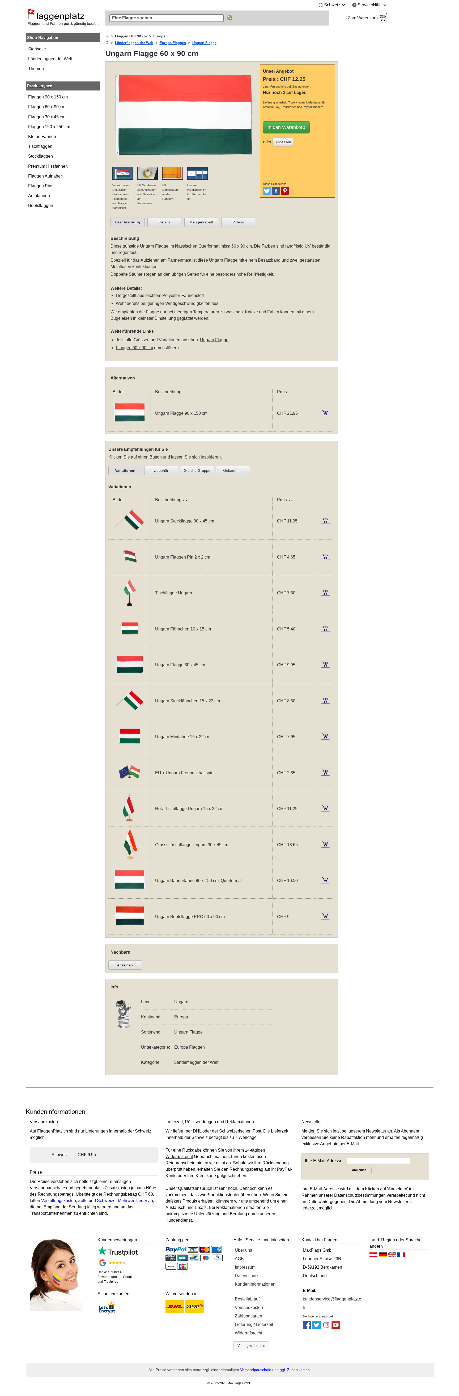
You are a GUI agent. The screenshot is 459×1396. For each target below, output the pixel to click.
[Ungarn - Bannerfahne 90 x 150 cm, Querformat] (129, 895)
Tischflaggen (40, 146)
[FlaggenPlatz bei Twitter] (316, 1327)
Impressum (245, 1267)
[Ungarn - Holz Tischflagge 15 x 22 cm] (129, 823)
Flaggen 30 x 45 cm (46, 117)
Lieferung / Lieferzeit (254, 1324)
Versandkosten (249, 1307)
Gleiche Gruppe (197, 470)
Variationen (125, 470)
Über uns (243, 1250)
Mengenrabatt (201, 222)
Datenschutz (246, 1275)
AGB (239, 1258)
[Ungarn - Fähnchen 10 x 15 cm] (129, 643)
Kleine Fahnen (42, 136)
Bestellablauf (247, 1299)
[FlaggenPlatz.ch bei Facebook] (307, 1327)
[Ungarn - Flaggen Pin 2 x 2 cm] (129, 571)
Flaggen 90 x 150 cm (48, 97)
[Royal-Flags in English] (392, 1256)
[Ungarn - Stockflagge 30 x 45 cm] (129, 536)
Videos (238, 222)
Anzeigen (125, 965)
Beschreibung (127, 222)
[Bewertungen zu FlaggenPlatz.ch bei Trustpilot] (117, 1254)
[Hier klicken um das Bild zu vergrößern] (184, 163)
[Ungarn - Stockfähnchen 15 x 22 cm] (129, 715)
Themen (36, 68)
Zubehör (161, 470)
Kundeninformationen (255, 1284)
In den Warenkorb (286, 127)
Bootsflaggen (40, 205)
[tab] (127, 222)
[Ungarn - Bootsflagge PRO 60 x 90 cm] (129, 931)
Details (164, 222)
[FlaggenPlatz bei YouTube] (336, 1327)
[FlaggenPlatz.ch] (63, 18)
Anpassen (283, 142)
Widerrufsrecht (248, 1333)
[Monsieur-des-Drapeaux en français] (401, 1256)
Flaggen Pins (40, 186)
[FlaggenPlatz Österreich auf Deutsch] (373, 1256)
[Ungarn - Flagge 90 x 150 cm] (130, 428)
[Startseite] (107, 36)
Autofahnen (39, 195)
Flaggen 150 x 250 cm (49, 126)
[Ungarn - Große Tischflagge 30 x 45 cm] (129, 859)
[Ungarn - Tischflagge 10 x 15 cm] (129, 608)
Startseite (37, 49)
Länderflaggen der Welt (50, 59)
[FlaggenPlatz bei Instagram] (326, 1327)
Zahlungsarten (248, 1316)
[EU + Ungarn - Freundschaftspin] (129, 787)
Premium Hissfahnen (48, 166)
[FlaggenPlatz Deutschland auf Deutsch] (383, 1256)
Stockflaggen (40, 156)
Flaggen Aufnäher (45, 176)
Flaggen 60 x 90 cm (46, 107)
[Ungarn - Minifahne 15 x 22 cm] (129, 751)
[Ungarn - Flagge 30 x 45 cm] (129, 679)
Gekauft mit (233, 470)
